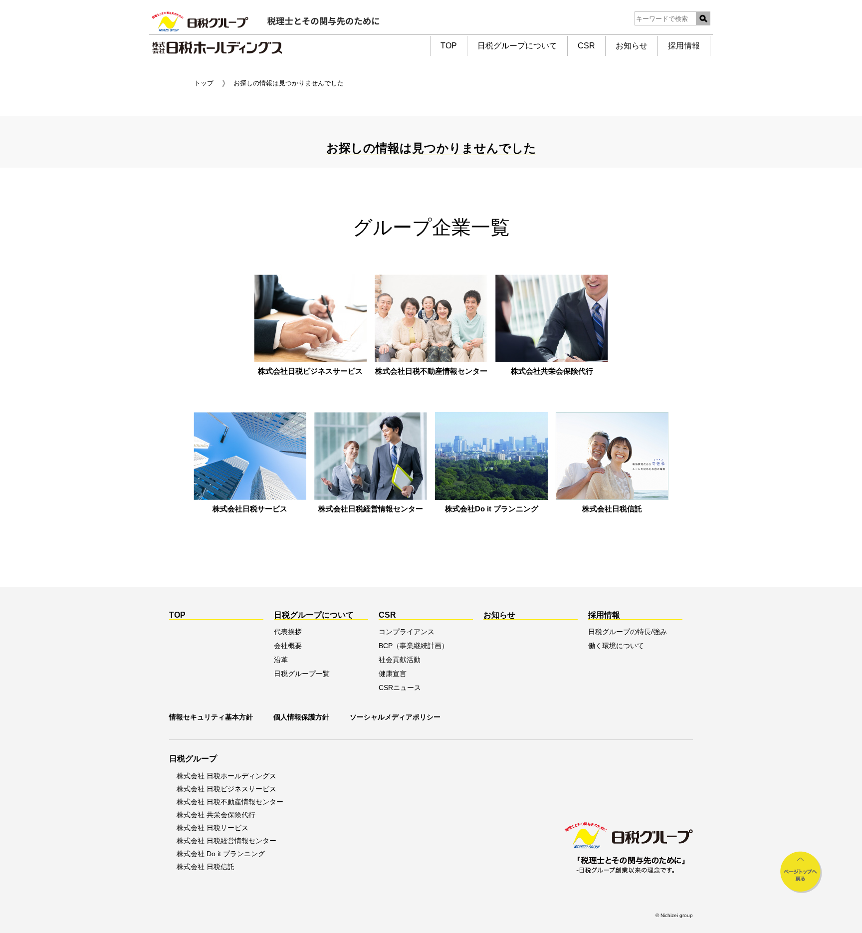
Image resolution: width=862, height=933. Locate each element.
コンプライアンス (406, 632)
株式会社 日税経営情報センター (226, 841)
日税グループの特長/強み (627, 632)
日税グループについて (517, 45)
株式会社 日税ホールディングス (226, 776)
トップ (204, 83)
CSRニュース (400, 688)
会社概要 (288, 646)
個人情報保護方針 (301, 716)
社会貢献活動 (400, 660)
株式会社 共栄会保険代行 (216, 815)
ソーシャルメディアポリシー (395, 716)
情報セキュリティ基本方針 (211, 716)
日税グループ (193, 758)
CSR (586, 45)
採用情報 (684, 45)
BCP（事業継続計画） (413, 646)
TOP (448, 45)
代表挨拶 (288, 632)
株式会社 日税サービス (212, 828)
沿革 (281, 660)
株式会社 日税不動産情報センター (230, 802)
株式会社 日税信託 (205, 867)
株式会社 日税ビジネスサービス (226, 789)
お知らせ (631, 45)
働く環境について (616, 646)
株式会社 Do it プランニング (221, 854)
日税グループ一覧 (302, 674)
